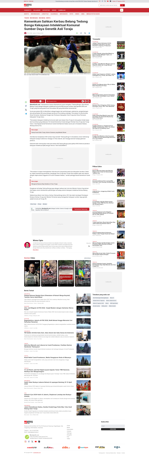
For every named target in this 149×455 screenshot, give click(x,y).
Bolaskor (37, 10)
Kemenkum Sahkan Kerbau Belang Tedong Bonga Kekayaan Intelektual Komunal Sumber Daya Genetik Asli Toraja (56, 25)
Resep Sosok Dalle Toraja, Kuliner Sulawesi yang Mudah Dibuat (49, 132)
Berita (26, 14)
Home (68, 425)
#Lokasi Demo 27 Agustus (98, 300)
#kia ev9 (112, 297)
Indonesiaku (35, 14)
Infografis (64, 14)
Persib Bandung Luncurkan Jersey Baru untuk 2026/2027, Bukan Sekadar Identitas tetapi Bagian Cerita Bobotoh (54, 1)
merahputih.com (37, 452)
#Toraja (39, 204)
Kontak (123, 453)
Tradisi (26, 18)
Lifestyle (45, 14)
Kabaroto (27, 10)
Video (77, 14)
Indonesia (42, 18)
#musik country (96, 306)
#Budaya (45, 204)
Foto (71, 14)
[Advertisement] (57, 87)
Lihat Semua (87, 258)
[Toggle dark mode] (121, 10)
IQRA (82, 14)
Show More (35, 250)
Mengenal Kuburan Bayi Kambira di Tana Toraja (45, 184)
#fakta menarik (112, 306)
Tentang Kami (102, 453)
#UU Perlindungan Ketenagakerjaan (100, 297)
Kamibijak (61, 10)
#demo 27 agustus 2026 (98, 303)
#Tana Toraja (33, 204)
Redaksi (119, 453)
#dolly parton (104, 306)
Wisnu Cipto (29, 33)
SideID (54, 10)
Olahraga (54, 14)
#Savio (107, 303)
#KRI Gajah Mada (114, 303)
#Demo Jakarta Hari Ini (111, 300)
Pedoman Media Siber (111, 453)
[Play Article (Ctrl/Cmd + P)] (83, 101)
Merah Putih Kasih (93, 14)
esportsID (46, 10)
